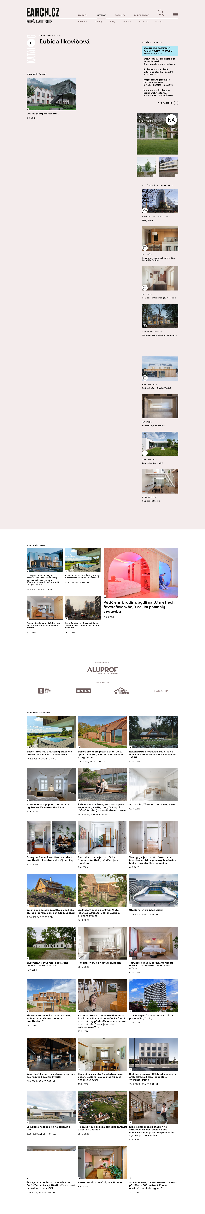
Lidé (57, 35)
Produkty (143, 21)
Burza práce (141, 15)
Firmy (112, 21)
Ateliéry (98, 21)
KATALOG (45, 35)
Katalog (101, 15)
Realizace (82, 21)
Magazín (83, 15)
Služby (158, 21)
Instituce (127, 21)
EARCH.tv (120, 15)
